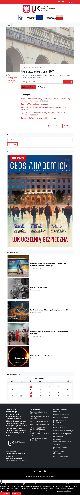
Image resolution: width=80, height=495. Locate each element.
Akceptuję (17, 493)
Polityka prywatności (61, 456)
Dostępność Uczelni (60, 417)
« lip (9, 378)
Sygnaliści (57, 444)
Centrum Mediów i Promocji (60, 448)
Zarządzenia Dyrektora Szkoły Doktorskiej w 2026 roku (39, 433)
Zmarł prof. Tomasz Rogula (30, 104)
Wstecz (42, 87)
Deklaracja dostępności (61, 414)
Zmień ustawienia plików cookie (16, 461)
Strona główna (12, 78)
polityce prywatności (64, 491)
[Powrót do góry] (1, 481)
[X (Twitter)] (34, 471)
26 (30, 395)
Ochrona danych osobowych (63, 431)
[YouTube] (44, 471)
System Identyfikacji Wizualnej (60, 453)
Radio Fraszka (58, 425)
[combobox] (42, 82)
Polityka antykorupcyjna (62, 434)
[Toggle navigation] (8, 2)
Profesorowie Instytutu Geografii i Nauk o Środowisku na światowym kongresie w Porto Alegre (48, 265)
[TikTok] (49, 471)
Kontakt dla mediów (60, 428)
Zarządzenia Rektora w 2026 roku (38, 413)
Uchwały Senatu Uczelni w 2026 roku (39, 418)
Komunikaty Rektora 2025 (39, 424)
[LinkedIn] (39, 471)
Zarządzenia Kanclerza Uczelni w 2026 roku (38, 428)
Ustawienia (6, 493)
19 (30, 393)
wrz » (70, 378)
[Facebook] (30, 471)
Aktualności (11, 80)
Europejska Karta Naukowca (59, 421)
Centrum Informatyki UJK (14, 458)
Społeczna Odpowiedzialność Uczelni (63, 440)
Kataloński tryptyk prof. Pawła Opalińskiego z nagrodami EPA (43, 107)
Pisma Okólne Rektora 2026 (40, 421)
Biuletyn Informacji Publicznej (60, 411)
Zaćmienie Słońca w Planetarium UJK (34, 118)
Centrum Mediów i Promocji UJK (16, 453)
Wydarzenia (11, 82)
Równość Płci (58, 437)
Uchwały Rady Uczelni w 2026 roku (38, 439)
